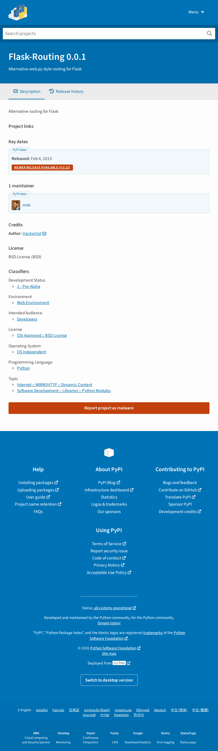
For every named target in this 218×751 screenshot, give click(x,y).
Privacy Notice (107, 565)
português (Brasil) (97, 710)
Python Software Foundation (113, 648)
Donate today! (109, 623)
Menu (193, 12)
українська (123, 710)
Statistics (109, 497)
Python (23, 368)
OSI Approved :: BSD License (42, 335)
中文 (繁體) (200, 710)
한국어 (139, 715)
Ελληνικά (142, 710)
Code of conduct (106, 558)
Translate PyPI (178, 497)
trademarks (153, 632)
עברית (104, 715)
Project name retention (36, 504)
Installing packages (35, 482)
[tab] (27, 91)
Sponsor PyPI (180, 504)
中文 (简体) (179, 710)
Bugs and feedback (180, 482)
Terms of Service (106, 544)
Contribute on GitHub (178, 490)
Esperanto (121, 715)
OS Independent (31, 352)
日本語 (74, 710)
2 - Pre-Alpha (28, 286)
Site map (109, 653)
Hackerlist (32, 233)
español (42, 710)
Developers (27, 319)
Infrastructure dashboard (107, 490)
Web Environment (33, 302)
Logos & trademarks (109, 504)
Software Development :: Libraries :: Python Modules (64, 390)
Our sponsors (109, 511)
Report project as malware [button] (109, 408)
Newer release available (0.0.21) (42, 167)
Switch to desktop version (109, 680)
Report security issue (109, 551)
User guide (35, 497)
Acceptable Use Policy (107, 572)
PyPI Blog (107, 482)
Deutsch (160, 710)
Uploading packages (35, 490)
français (58, 710)
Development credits (177, 511)
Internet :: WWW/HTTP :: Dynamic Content (54, 384)
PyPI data (19, 149)
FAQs (38, 511)
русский (89, 715)
